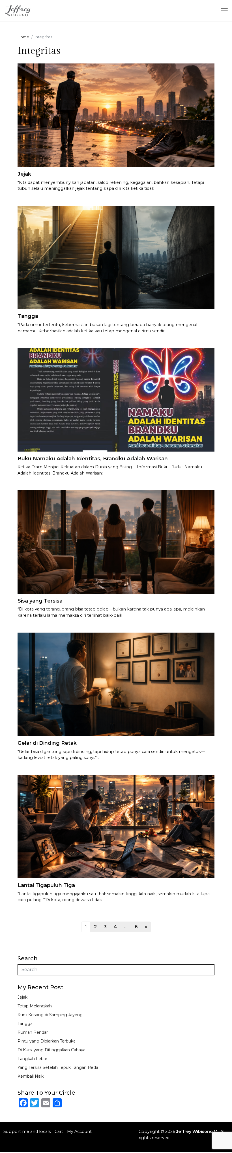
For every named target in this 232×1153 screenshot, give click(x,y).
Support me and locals (27, 1131)
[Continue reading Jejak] (116, 115)
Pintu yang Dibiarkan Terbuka (47, 1041)
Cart (59, 1131)
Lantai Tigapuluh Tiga (46, 885)
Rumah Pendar (33, 1032)
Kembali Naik (31, 1076)
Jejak (24, 174)
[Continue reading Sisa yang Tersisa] (116, 541)
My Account (79, 1131)
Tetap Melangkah (35, 1006)
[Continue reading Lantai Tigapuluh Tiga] (116, 826)
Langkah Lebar (32, 1058)
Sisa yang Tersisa (40, 601)
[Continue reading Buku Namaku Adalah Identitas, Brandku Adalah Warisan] (116, 399)
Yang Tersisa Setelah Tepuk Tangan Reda (58, 1067)
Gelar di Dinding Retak (47, 743)
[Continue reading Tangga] (116, 257)
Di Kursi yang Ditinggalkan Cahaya (51, 1049)
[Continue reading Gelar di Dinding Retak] (116, 683)
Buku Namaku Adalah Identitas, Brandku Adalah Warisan (93, 459)
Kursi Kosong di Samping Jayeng (50, 1014)
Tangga (28, 316)
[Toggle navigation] (224, 11)
